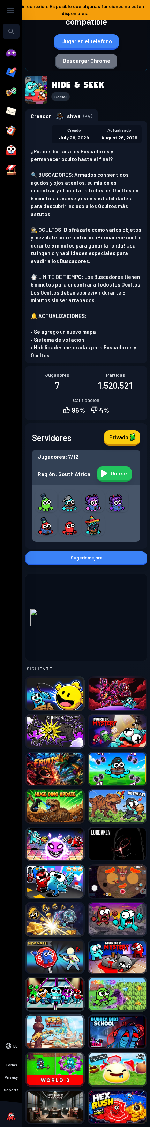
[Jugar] (11, 53)
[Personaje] (11, 150)
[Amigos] (11, 92)
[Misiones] (11, 131)
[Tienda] (11, 170)
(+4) (87, 116)
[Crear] (11, 72)
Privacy (11, 1077)
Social (60, 96)
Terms (11, 1065)
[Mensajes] (11, 111)
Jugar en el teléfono (86, 41)
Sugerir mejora (86, 558)
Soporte (11, 1090)
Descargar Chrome (86, 60)
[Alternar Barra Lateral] (10, 10)
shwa (74, 116)
